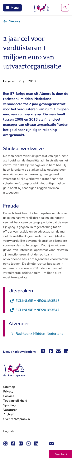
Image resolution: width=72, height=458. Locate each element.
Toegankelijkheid (15, 401)
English (8, 431)
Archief (8, 414)
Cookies (8, 396)
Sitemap (9, 387)
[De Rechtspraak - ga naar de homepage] (14, 370)
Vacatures (10, 410)
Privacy (8, 391)
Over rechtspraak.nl (17, 419)
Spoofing (9, 405)
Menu (15, 8)
